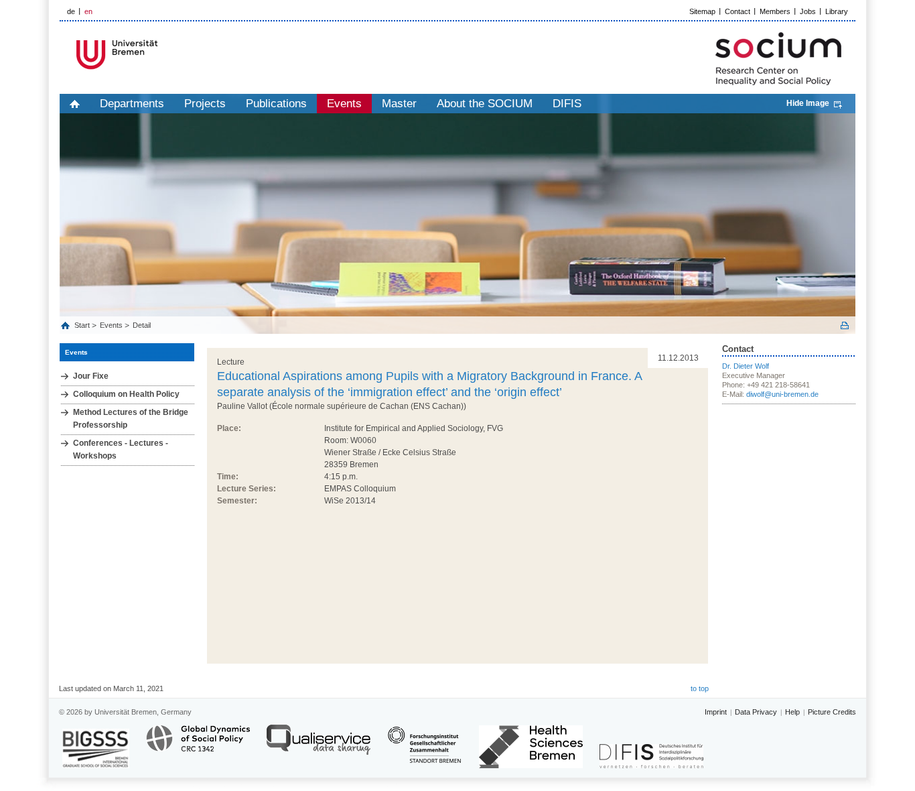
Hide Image (807, 103)
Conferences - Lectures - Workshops (120, 449)
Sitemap (702, 11)
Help (792, 712)
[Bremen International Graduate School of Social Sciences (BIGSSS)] (95, 748)
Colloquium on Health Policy (126, 394)
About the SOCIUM (485, 103)
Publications (276, 103)
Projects (205, 103)
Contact (737, 11)
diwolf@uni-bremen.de (782, 394)
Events (344, 103)
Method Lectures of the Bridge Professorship (130, 419)
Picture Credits (832, 712)
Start (83, 325)
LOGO (162, 55)
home (75, 103)
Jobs (808, 11)
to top (700, 688)
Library (836, 11)
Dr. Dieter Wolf (745, 366)
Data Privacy (756, 712)
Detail (142, 325)
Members (775, 11)
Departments (132, 103)
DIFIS (567, 103)
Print (845, 325)
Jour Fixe (91, 376)
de (71, 11)
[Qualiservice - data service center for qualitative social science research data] (318, 745)
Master (399, 103)
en (88, 11)
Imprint (716, 712)
